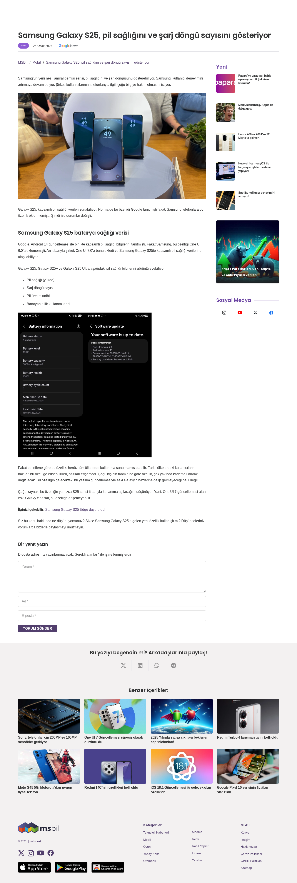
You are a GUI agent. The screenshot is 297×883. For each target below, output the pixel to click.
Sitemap (246, 867)
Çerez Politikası (251, 854)
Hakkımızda (249, 846)
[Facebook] (271, 313)
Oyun (147, 846)
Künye (245, 832)
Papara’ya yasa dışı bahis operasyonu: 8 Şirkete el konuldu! (254, 79)
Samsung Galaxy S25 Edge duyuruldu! (75, 509)
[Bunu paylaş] (123, 665)
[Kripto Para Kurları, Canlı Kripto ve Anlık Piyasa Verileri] (247, 251)
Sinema (197, 832)
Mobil (147, 839)
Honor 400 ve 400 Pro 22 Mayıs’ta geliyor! (254, 136)
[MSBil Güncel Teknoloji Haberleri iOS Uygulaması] (34, 867)
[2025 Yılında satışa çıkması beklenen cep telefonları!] (182, 716)
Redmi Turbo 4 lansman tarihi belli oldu (248, 737)
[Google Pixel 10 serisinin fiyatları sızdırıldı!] (248, 766)
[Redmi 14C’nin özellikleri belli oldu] (115, 766)
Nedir (195, 839)
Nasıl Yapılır (200, 846)
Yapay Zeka (151, 854)
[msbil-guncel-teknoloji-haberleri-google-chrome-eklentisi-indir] (108, 867)
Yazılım (197, 860)
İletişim (245, 839)
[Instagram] (224, 313)
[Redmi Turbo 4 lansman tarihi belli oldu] (248, 716)
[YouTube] (240, 313)
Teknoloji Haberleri (156, 832)
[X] (255, 313)
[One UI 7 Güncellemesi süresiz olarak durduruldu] (115, 716)
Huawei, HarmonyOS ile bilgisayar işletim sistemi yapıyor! (254, 167)
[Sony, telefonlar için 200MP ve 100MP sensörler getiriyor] (49, 716)
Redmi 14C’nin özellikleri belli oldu (111, 787)
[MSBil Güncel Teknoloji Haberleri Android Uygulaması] (71, 867)
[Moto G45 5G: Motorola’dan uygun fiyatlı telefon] (49, 766)
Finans (196, 853)
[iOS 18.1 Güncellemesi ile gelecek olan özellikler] (182, 766)
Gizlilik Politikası (251, 861)
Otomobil (149, 861)
